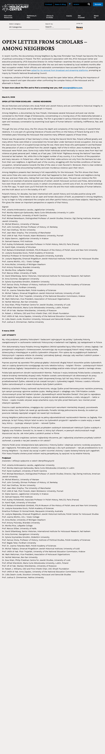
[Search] (89, 4)
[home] (15, 8)
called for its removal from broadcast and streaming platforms (59, 70)
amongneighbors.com (72, 88)
